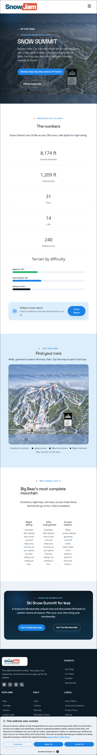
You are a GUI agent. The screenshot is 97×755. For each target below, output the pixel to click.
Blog (4, 701)
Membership (70, 683)
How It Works (70, 701)
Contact (37, 705)
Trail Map (7, 705)
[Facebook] (4, 684)
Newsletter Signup (42, 714)
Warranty (38, 710)
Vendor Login (8, 714)
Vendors (6, 710)
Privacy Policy (71, 710)
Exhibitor (69, 678)
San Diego (69, 669)
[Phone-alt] (22, 684)
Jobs (36, 701)
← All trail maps (26, 28)
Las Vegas (69, 674)
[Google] (16, 684)
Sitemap (68, 714)
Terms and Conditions (74, 705)
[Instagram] (10, 684)
